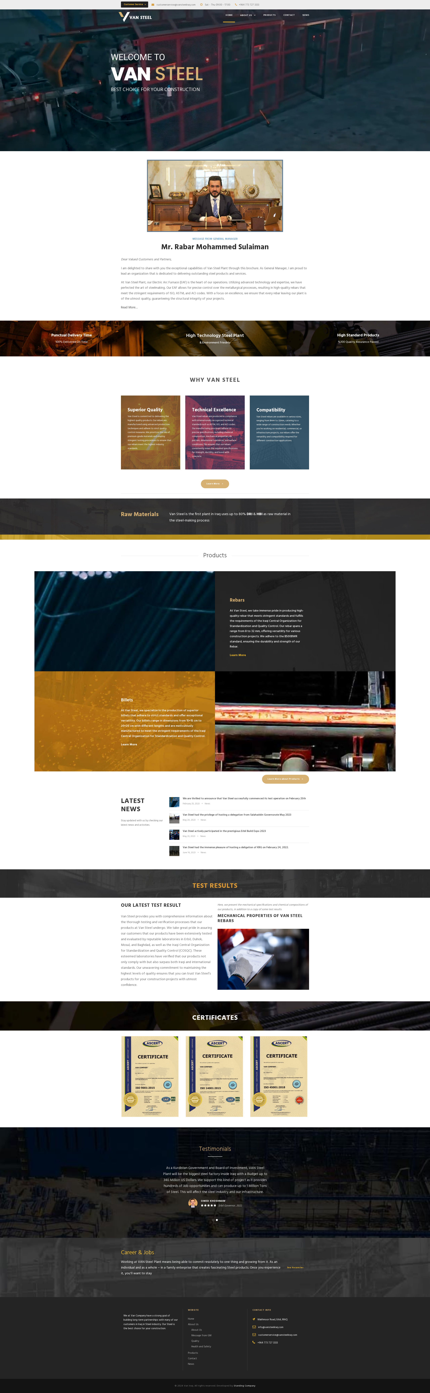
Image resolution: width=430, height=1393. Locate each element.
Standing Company (244, 1386)
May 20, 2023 (189, 820)
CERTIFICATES (215, 1018)
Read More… (129, 307)
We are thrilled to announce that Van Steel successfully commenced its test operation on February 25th (244, 798)
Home (229, 15)
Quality (195, 1341)
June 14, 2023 (189, 852)
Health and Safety (201, 1347)
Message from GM (201, 1336)
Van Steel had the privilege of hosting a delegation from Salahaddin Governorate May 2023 (237, 815)
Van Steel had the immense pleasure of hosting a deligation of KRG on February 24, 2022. (236, 847)
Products (269, 15)
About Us (246, 15)
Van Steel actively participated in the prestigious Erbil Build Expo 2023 (224, 831)
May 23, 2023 (189, 836)
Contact (289, 15)
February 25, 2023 (191, 804)
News (306, 15)
